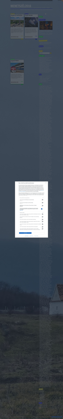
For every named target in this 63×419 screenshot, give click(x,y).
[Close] (46, 183)
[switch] (42, 199)
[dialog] (31, 209)
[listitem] (31, 197)
